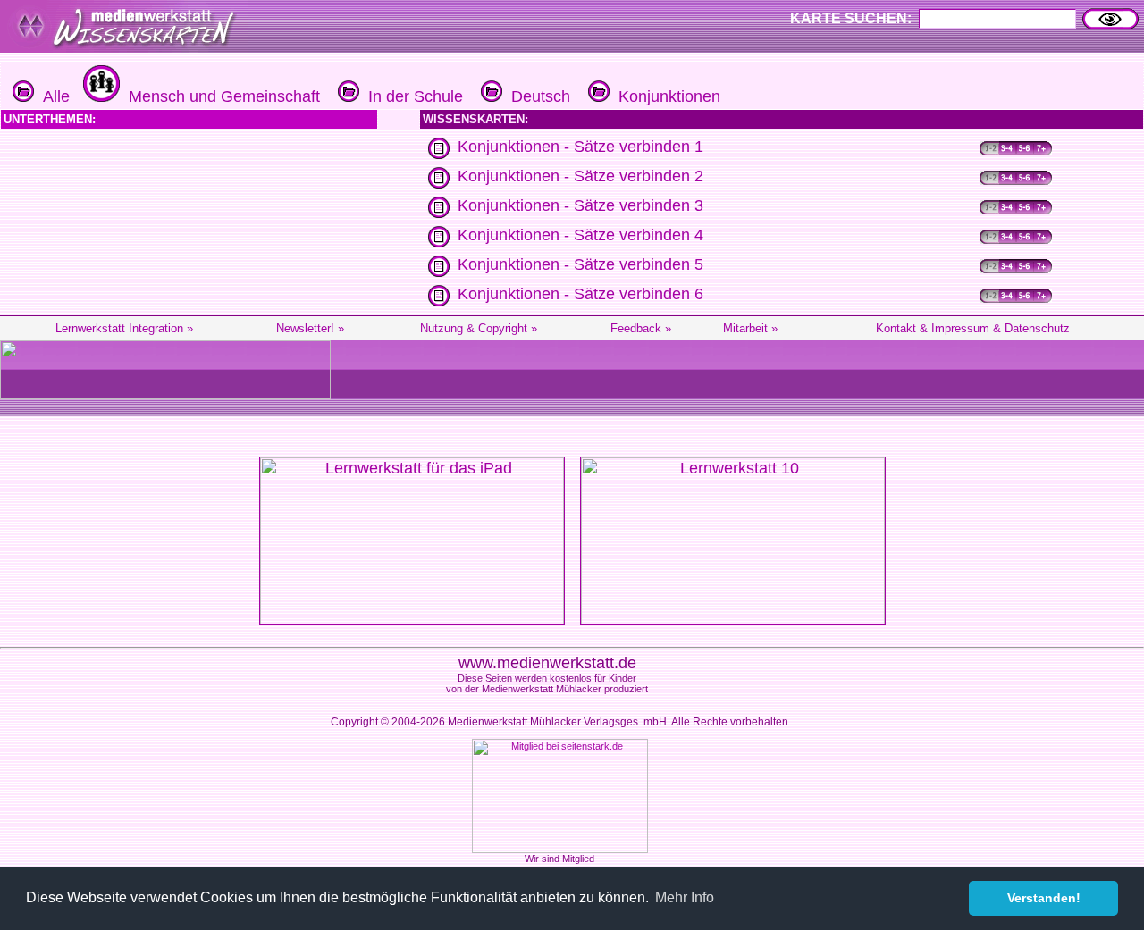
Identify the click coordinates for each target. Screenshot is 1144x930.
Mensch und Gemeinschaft (220, 96)
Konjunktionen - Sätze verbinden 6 (580, 294)
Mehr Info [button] (684, 897)
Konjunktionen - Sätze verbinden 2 (580, 176)
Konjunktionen (665, 96)
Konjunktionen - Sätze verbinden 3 (580, 205)
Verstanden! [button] (1044, 898)
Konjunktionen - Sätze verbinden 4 (580, 235)
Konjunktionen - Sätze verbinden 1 (580, 146)
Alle (52, 96)
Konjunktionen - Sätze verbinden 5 (580, 264)
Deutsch (536, 96)
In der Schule (411, 96)
